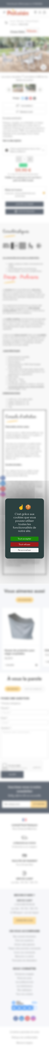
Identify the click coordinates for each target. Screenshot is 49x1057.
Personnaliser (24, 550)
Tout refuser (24, 544)
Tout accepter (24, 538)
